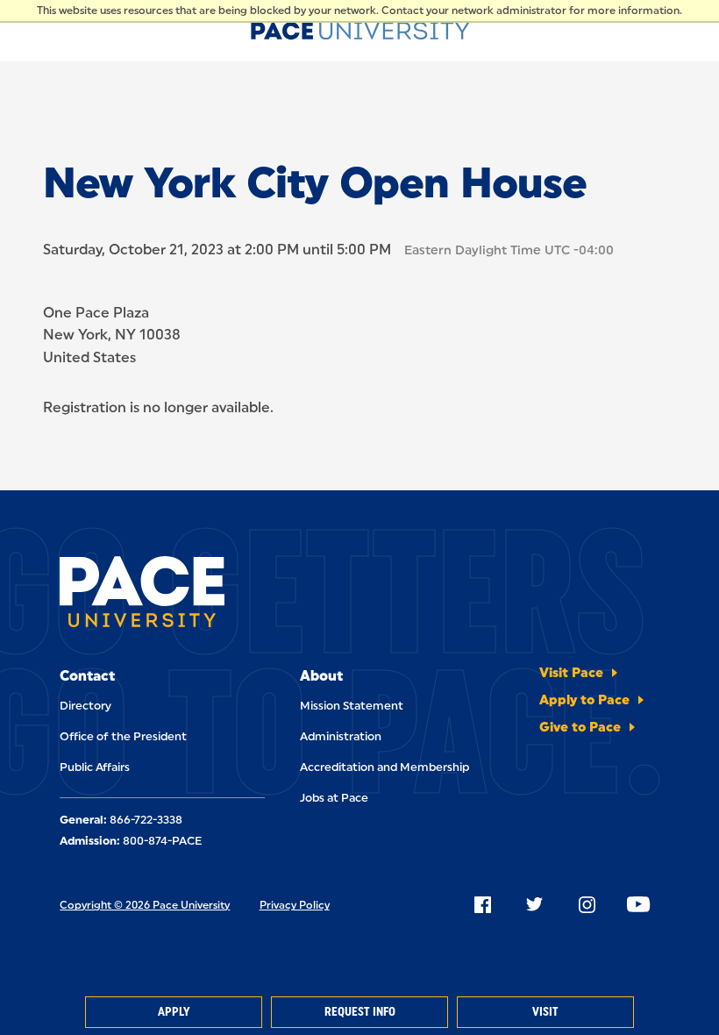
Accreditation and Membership (384, 767)
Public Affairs (95, 767)
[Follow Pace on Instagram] (586, 904)
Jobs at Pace (334, 797)
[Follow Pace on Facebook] (482, 904)
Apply (173, 1011)
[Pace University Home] (359, 28)
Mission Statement (351, 705)
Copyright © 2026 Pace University (145, 905)
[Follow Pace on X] (534, 904)
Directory (85, 705)
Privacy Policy (295, 905)
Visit (545, 1011)
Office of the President (123, 736)
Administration (340, 736)
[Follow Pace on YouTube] (638, 904)
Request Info (359, 1011)
